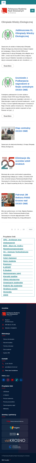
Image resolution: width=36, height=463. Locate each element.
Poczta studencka (8, 398)
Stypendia (7, 292)
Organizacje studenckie (13, 283)
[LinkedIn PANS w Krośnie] (21, 380)
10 (23, 229)
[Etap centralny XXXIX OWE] (8, 133)
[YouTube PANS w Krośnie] (12, 380)
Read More (7, 66)
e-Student (6, 395)
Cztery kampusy (10, 258)
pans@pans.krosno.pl (11, 367)
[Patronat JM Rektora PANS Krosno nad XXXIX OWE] (8, 199)
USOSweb (6, 391)
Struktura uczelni (10, 289)
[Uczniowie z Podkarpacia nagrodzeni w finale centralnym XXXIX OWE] (8, 83)
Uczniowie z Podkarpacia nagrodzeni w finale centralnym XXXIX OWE (24, 84)
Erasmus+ (7, 264)
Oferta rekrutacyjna (11, 279)
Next (30, 229)
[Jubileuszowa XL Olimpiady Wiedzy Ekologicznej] (8, 35)
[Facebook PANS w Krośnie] (3, 380)
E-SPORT (7, 267)
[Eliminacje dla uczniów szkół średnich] (8, 163)
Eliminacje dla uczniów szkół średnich (22, 161)
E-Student (7, 270)
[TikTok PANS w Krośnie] (17, 380)
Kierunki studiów (10, 276)
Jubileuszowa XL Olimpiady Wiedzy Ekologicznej (24, 33)
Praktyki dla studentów (12, 286)
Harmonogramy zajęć (12, 273)
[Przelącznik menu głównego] (32, 10)
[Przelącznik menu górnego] (4, 2)
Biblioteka (6, 408)
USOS (5, 295)
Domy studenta (9, 261)
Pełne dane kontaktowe (11, 370)
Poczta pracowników (9, 402)
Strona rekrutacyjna (8, 339)
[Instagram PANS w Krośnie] (8, 380)
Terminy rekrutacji (8, 346)
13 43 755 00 (8, 363)
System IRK (6, 353)
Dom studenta (7, 349)
